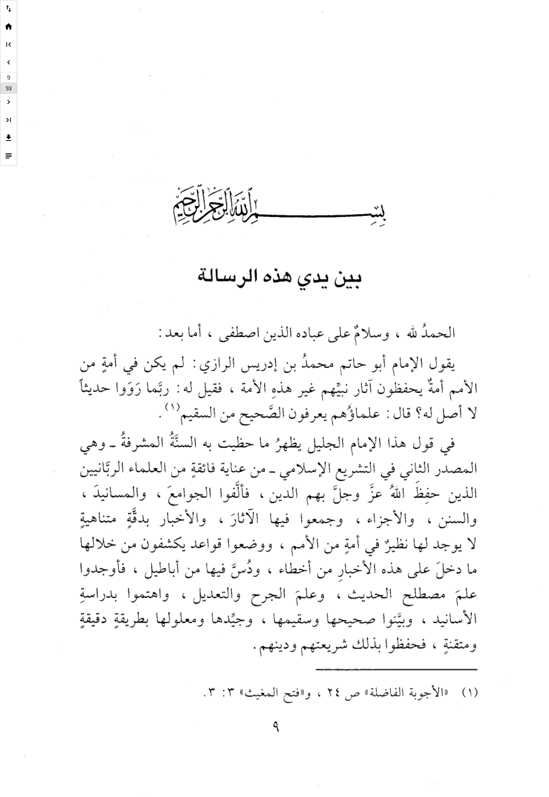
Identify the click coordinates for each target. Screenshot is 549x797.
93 (9, 88)
